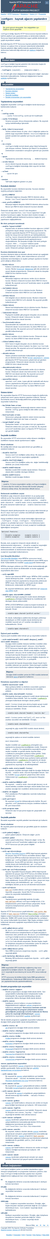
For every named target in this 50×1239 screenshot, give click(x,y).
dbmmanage (29, 269)
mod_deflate (10, 901)
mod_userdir (39, 1136)
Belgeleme (24, 14)
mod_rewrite (14, 914)
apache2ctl (38, 358)
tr (48, 1225)
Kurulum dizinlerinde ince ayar (17, 1081)
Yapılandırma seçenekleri (14, 89)
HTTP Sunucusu (13, 14)
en (37, 1225)
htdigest (9, 1044)
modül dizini (28, 562)
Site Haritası (37, 1235)
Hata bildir (45, 1235)
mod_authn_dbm (40, 912)
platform (33, 50)
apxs (15, 677)
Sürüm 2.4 (33, 14)
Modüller (9, 1235)
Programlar (42, 14)
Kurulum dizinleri (11, 91)
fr (41, 1225)
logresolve (10, 1054)
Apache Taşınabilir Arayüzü (15, 853)
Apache (3, 14)
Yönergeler (16, 1235)
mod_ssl (8, 890)
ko (44, 1225)
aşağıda (4, 78)
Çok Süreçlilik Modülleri (9, 558)
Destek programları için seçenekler (18, 97)
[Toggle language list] (3, 22)
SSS (23, 1235)
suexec (46, 358)
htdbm (7, 1038)
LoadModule (10, 599)
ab (6, 1028)
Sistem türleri (10, 93)
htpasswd (20, 269)
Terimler (29, 1235)
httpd (30, 358)
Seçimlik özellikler (11, 95)
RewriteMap (33, 914)
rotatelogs (10, 1059)
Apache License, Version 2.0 (10, 1230)
